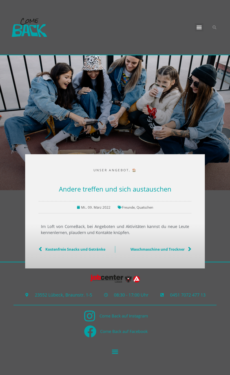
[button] (199, 27)
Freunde (128, 207)
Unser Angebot (111, 170)
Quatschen (145, 207)
